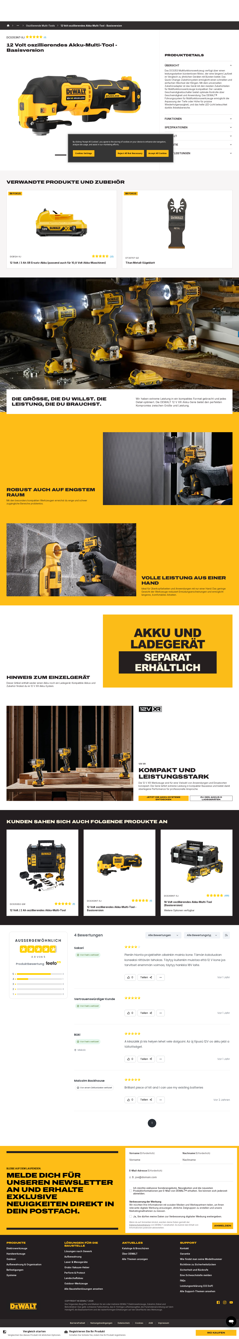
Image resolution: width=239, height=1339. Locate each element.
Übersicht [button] (172, 65)
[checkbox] (130, 1190)
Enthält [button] (171, 136)
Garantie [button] (171, 144)
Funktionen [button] (173, 118)
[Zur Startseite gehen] (23, 1306)
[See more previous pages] (18, 25)
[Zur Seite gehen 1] (60, 155)
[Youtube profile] (231, 1302)
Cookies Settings (83, 153)
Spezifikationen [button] (176, 127)
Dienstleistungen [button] (177, 153)
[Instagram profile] (224, 1302)
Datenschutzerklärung (139, 1225)
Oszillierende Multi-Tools (40, 25)
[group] (32, 1333)
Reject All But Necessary (130, 153)
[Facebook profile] (218, 1302)
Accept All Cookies (157, 153)
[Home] (8, 25)
